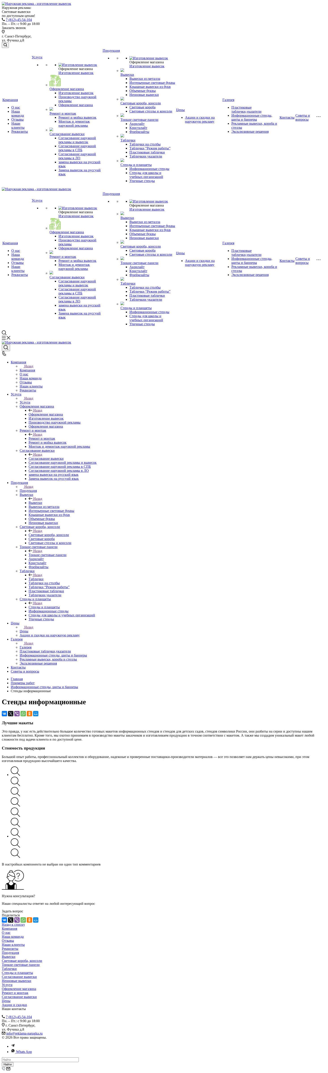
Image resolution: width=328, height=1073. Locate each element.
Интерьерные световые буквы (152, 83)
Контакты (287, 117)
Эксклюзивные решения (250, 131)
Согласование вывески (67, 134)
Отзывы (17, 119)
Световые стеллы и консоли (150, 111)
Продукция (111, 50)
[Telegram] (13, 1046)
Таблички (127, 140)
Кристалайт (138, 128)
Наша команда (17, 113)
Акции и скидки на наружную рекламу (200, 119)
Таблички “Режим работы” (149, 148)
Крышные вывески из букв (150, 87)
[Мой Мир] (35, 713)
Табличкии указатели (145, 156)
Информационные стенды (149, 169)
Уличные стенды (142, 181)
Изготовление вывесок (75, 73)
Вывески (127, 75)
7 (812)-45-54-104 (19, 20)
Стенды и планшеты (136, 165)
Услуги (37, 57)
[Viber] (17, 713)
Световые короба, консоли (140, 103)
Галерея (228, 100)
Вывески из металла (144, 79)
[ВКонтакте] (4, 713)
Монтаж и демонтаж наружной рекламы (74, 123)
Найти (8, 1064)
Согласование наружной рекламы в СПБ (77, 148)
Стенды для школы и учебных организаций (146, 175)
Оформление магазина (67, 89)
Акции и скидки (14, 1005)
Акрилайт (137, 124)
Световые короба (142, 107)
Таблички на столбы (145, 144)
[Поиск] (5, 45)
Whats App (24, 1052)
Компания (10, 100)
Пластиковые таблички (147, 152)
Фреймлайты (139, 132)
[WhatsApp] (23, 713)
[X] (10, 713)
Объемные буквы (142, 91)
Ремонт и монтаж (63, 113)
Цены (180, 110)
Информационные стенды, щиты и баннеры (251, 117)
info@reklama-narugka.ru (24, 1033)
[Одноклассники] (29, 713)
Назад (28, 366)
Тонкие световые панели (139, 120)
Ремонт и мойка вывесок (77, 117)
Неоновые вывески (144, 95)
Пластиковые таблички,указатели (246, 109)
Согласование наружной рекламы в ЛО (77, 156)
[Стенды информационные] (15, 775)
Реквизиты (19, 131)
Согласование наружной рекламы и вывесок (77, 140)
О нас (15, 107)
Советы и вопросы (302, 117)
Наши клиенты (18, 125)
